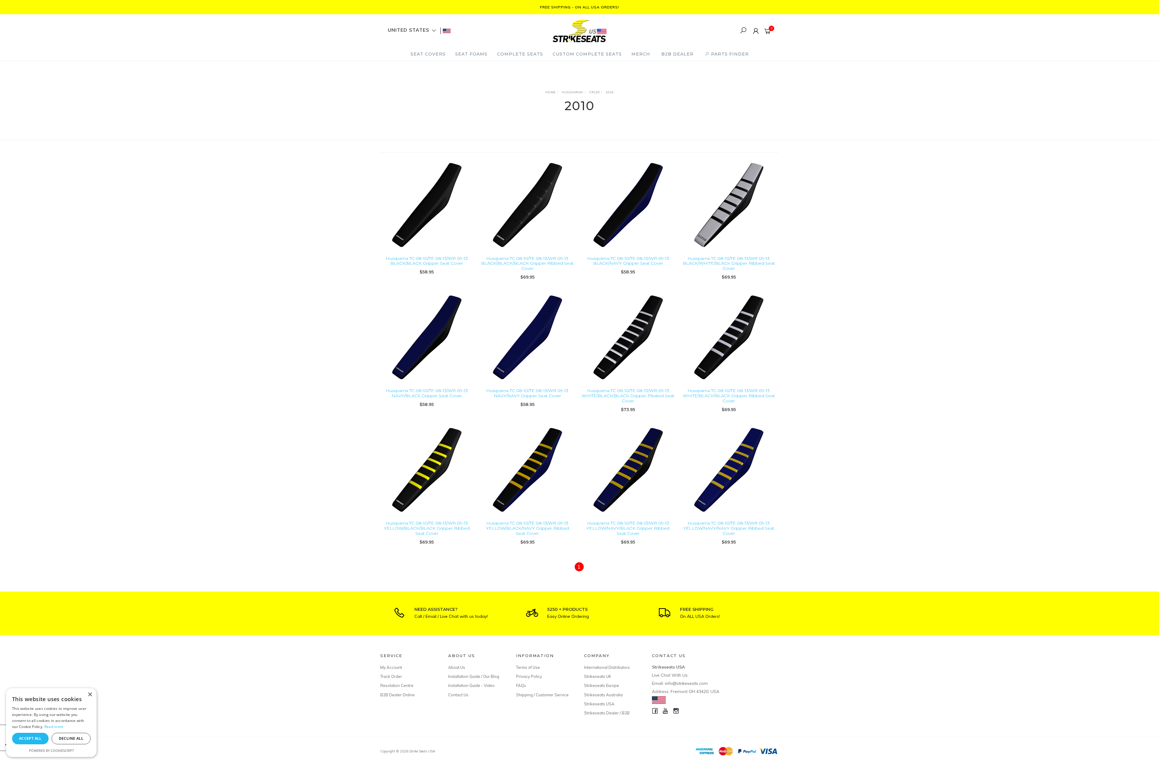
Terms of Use (528, 667)
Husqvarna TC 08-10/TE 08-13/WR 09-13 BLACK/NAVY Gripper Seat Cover (628, 261)
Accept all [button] (30, 738)
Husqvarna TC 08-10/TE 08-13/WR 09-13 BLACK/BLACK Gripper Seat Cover (427, 261)
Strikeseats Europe (601, 685)
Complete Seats (520, 54)
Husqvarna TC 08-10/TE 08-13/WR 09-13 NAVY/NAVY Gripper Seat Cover (527, 393)
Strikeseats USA (599, 703)
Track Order (391, 676)
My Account (391, 667)
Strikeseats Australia (603, 694)
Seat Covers (427, 54)
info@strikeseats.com (686, 683)
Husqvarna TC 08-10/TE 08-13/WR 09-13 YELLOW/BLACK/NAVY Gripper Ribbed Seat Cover (527, 528)
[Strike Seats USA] (579, 30)
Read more (54, 726)
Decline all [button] (71, 738)
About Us (456, 667)
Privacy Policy (529, 676)
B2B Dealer (677, 54)
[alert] (51, 722)
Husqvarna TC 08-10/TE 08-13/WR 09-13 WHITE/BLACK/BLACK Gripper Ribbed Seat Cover (729, 396)
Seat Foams (471, 54)
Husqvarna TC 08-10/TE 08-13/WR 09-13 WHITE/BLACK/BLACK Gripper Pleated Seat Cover (628, 396)
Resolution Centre (396, 685)
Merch (640, 54)
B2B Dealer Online (397, 694)
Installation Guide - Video (471, 685)
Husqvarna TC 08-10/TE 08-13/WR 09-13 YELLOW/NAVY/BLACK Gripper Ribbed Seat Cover (627, 528)
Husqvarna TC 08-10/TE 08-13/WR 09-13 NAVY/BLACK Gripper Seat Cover (427, 393)
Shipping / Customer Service (542, 694)
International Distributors (607, 667)
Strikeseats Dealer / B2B (607, 712)
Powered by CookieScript (51, 750)
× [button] (90, 694)
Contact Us (458, 694)
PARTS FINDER (729, 54)
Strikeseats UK (597, 676)
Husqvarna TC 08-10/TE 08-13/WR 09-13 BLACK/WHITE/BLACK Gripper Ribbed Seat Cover (729, 263)
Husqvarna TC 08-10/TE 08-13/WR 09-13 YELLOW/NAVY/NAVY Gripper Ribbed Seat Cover (728, 528)
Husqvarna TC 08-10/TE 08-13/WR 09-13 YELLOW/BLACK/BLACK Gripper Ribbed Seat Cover (427, 528)
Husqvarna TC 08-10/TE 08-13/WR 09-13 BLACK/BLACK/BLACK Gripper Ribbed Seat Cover (527, 263)
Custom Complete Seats (587, 54)
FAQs (521, 685)
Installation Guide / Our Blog (473, 676)
